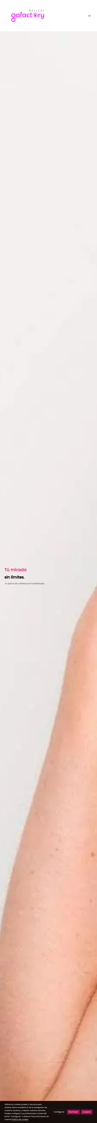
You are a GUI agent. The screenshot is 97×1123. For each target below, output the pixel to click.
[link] (28, 15)
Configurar (59, 1111)
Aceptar (86, 1111)
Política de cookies (20, 1119)
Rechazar (73, 1111)
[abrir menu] (89, 15)
